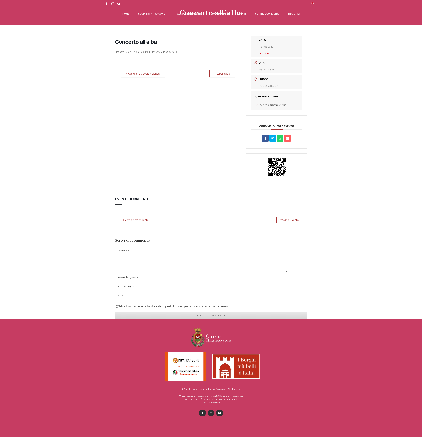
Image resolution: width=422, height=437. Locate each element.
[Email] (287, 138)
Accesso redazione (211, 403)
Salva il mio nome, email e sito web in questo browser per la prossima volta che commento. (174, 306)
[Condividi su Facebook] (265, 138)
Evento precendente (136, 220)
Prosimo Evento (289, 220)
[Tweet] (272, 138)
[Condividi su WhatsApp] (280, 138)
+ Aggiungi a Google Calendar (143, 73)
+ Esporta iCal (222, 73)
